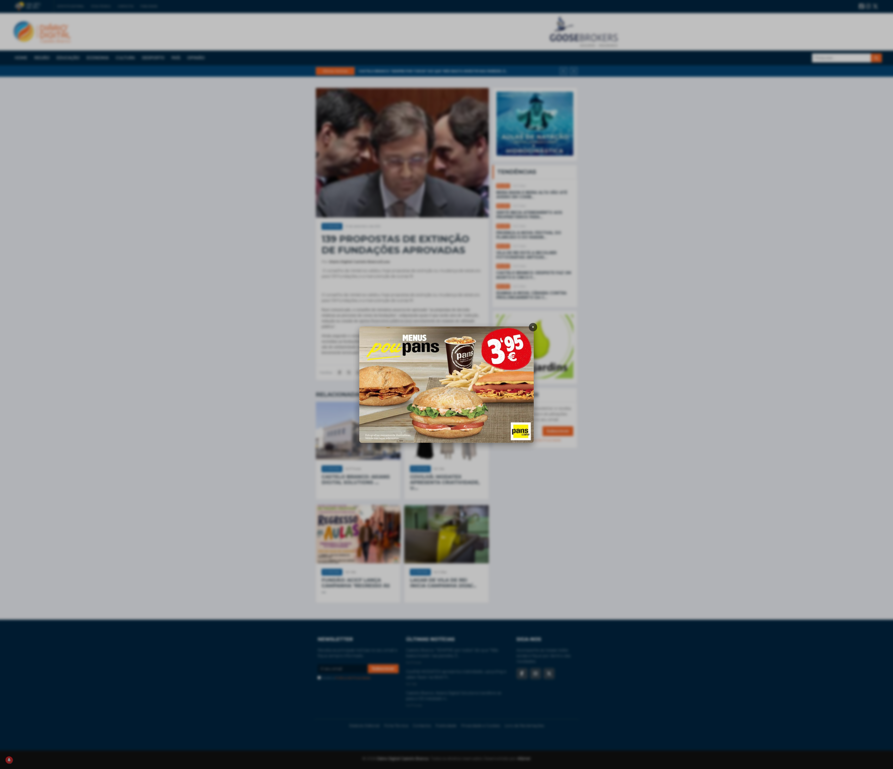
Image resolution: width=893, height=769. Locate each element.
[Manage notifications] (9, 760)
